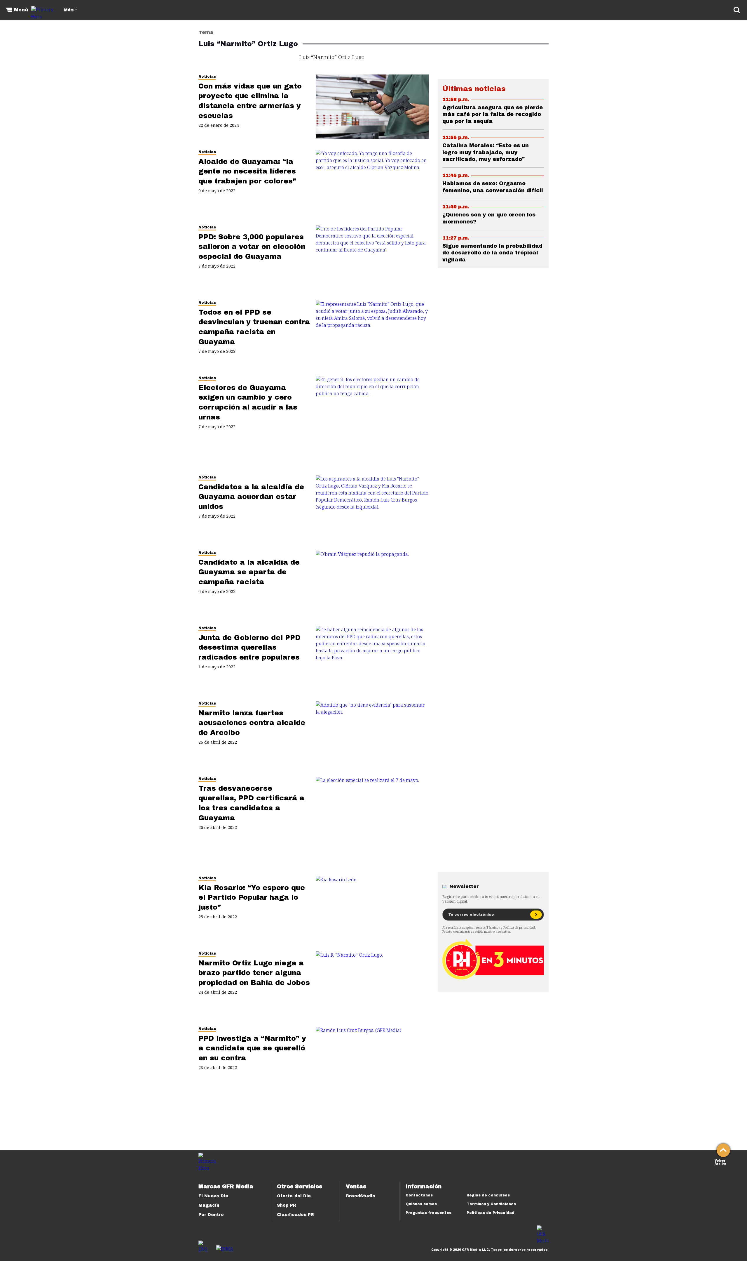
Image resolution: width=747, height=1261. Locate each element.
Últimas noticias (474, 89)
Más (69, 10)
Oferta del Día (294, 1196)
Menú (21, 10)
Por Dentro (211, 1215)
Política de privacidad (519, 927)
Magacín (208, 1205)
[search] (737, 10)
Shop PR (286, 1205)
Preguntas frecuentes (428, 1213)
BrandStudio (360, 1196)
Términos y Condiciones (491, 1204)
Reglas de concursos (488, 1195)
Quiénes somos (421, 1204)
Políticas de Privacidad (490, 1213)
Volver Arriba (720, 1161)
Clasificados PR (295, 1215)
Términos (493, 927)
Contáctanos (419, 1195)
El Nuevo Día (213, 1196)
